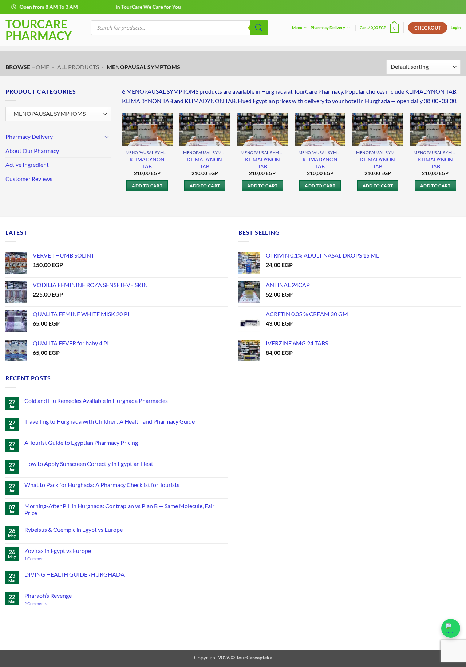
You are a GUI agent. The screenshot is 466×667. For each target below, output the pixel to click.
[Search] (259, 27)
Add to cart (147, 185)
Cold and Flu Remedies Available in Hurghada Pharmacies (96, 400)
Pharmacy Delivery (328, 27)
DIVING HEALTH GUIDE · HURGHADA (74, 574)
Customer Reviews (28, 178)
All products (78, 66)
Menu (297, 27)
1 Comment (41, 558)
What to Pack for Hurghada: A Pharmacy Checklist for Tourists (101, 484)
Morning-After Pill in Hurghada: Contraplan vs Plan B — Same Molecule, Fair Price (119, 509)
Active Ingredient (27, 164)
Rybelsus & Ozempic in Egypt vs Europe (73, 529)
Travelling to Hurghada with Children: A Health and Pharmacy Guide (109, 421)
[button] (379, 27)
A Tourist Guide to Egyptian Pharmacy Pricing (81, 442)
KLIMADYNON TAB (147, 162)
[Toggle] (106, 136)
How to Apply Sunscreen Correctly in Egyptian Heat (88, 463)
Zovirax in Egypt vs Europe (57, 550)
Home (40, 66)
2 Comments (44, 603)
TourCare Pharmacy (38, 30)
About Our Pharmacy (32, 150)
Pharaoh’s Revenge (48, 595)
